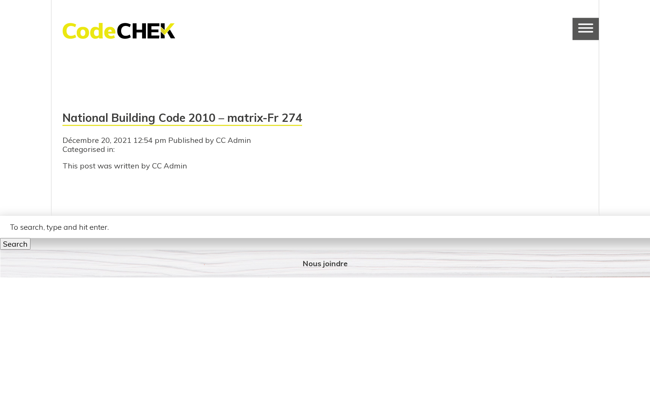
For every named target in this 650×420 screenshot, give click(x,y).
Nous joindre (325, 263)
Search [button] (15, 244)
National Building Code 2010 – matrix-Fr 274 (182, 118)
